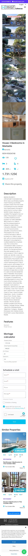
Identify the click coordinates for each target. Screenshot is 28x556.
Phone (6, 387)
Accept (14, 542)
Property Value (8, 340)
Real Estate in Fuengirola (11, 524)
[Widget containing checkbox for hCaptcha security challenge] (14, 414)
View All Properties (14, 513)
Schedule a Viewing (10, 402)
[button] (25, 527)
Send (14, 422)
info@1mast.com (12, 522)
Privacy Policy (14, 554)
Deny (14, 546)
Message (7, 394)
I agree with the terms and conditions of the (15, 407)
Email (6, 381)
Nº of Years (6, 351)
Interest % (5, 356)
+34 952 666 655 (12, 520)
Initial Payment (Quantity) (10, 346)
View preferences (14, 550)
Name (6, 375)
